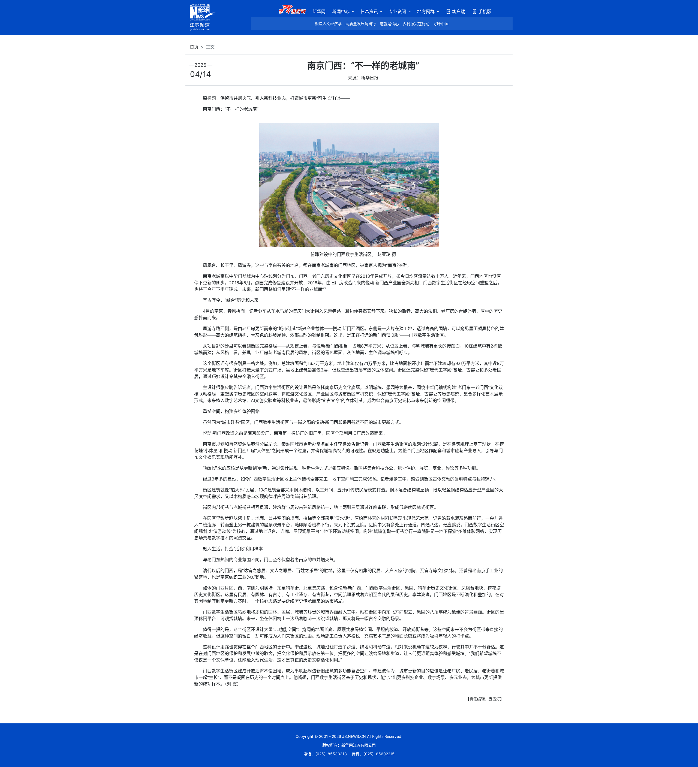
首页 (194, 47)
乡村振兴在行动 (416, 23)
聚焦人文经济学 (328, 23)
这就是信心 (389, 23)
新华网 (319, 11)
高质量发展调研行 (360, 23)
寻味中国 (441, 23)
